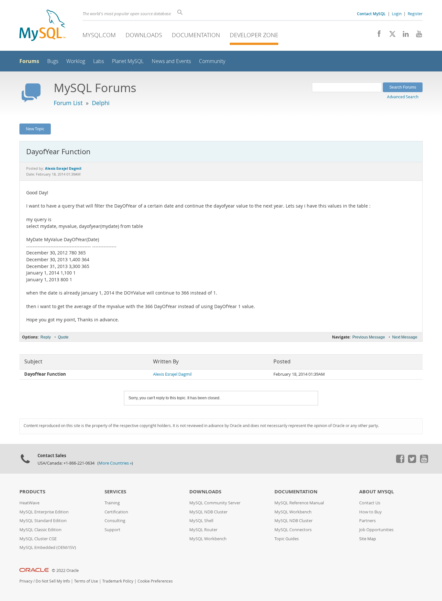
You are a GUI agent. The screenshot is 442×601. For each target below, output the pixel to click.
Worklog (75, 61)
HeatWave (29, 503)
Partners (367, 520)
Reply (45, 337)
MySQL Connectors (293, 529)
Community (212, 61)
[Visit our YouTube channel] (417, 35)
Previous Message (368, 337)
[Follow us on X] (390, 35)
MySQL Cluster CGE (38, 539)
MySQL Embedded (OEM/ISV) (47, 547)
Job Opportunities (376, 529)
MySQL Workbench (208, 539)
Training (112, 503)
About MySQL (376, 491)
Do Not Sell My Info (53, 581)
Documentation (196, 35)
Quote (63, 337)
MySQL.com (99, 35)
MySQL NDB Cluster (208, 512)
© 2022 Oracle (65, 570)
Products (32, 491)
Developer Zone (254, 35)
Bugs (52, 61)
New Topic (35, 128)
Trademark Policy (117, 581)
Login (397, 13)
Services (115, 491)
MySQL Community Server (214, 503)
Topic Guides (286, 539)
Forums (29, 61)
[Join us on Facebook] (377, 35)
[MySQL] (42, 26)
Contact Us (369, 503)
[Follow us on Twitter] (412, 461)
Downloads (144, 35)
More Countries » (115, 463)
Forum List (68, 103)
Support (112, 529)
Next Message (404, 337)
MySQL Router (203, 529)
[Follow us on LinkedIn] (403, 35)
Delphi (101, 103)
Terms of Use (86, 581)
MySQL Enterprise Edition (44, 512)
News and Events (171, 61)
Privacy (25, 581)
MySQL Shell (201, 520)
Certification (116, 512)
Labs (98, 61)
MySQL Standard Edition (43, 520)
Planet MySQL (128, 61)
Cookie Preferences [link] (155, 581)
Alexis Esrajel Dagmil (172, 374)
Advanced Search (402, 96)
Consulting (115, 520)
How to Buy (370, 512)
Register (415, 13)
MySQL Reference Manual (299, 503)
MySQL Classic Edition (40, 529)
